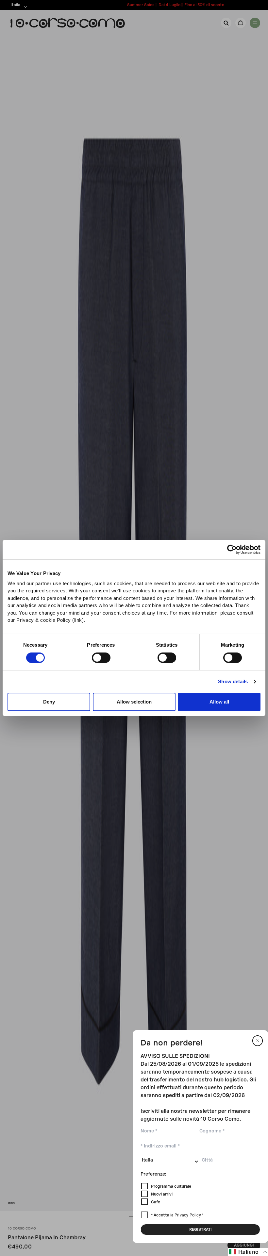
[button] (248, 1252)
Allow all (219, 701)
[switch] (101, 658)
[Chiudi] (257, 1040)
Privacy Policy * (189, 1215)
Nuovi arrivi (162, 1194)
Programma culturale (171, 1186)
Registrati (200, 1229)
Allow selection (134, 701)
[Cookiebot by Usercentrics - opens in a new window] (231, 549)
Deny (49, 701)
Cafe (155, 1202)
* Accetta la (177, 1215)
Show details (233, 681)
